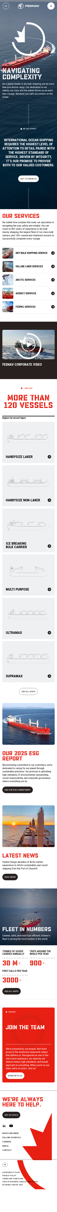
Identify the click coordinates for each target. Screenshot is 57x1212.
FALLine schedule (11, 1137)
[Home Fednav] (28, 6)
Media (5, 1146)
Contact (7, 1150)
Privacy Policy (9, 1176)
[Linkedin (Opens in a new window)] (4, 1126)
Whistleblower (10, 1133)
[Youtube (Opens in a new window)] (11, 1126)
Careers (6, 1142)
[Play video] (28, 345)
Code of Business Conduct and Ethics (20, 1182)
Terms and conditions (12, 1179)
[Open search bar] (51, 6)
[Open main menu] (6, 6)
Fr (5, 1165)
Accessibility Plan (11, 1172)
